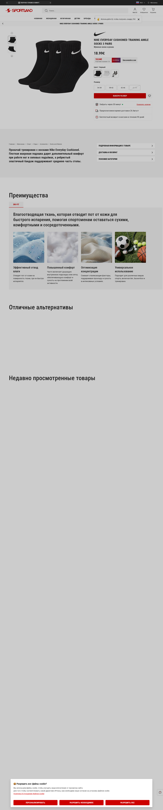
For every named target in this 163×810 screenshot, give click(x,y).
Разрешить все (127, 803)
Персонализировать (35, 803)
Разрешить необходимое (81, 803)
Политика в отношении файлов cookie (28, 794)
